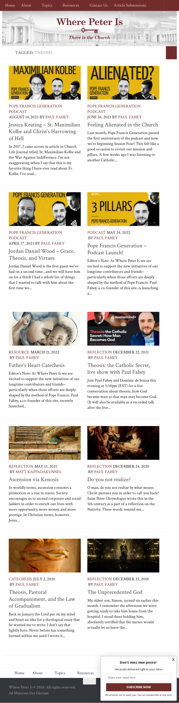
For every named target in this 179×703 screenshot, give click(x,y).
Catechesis (20, 579)
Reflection (99, 352)
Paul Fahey (57, 117)
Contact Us (97, 5)
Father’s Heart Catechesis (37, 365)
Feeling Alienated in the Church (122, 124)
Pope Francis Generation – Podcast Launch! (117, 249)
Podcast (96, 232)
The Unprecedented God (115, 592)
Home (10, 5)
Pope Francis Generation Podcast (35, 109)
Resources (69, 5)
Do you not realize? (109, 479)
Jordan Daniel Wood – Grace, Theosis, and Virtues (42, 254)
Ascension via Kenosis (34, 479)
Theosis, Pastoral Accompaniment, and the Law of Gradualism (42, 599)
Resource (19, 352)
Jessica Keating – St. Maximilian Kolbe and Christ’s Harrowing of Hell (44, 131)
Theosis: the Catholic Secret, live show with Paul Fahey (118, 369)
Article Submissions (128, 5)
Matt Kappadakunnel (38, 472)
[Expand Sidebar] (171, 52)
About (26, 5)
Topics (46, 5)
